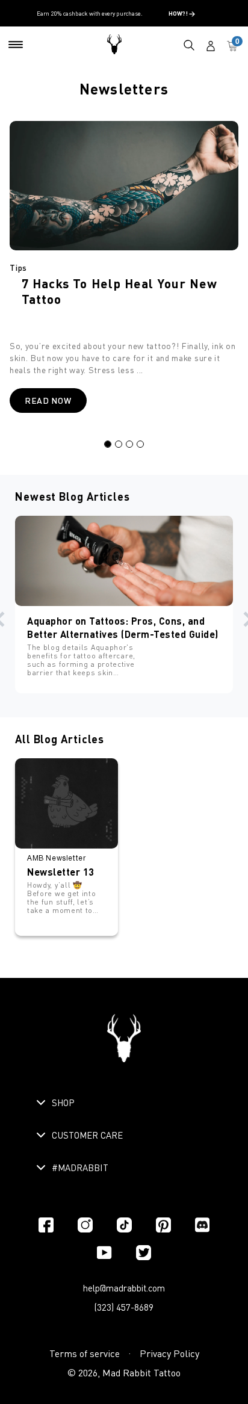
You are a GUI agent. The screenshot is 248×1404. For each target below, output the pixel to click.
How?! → (182, 13)
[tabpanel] (124, 273)
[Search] (189, 44)
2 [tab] (118, 444)
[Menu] (15, 44)
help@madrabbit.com (124, 1287)
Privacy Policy (169, 1353)
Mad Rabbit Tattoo (141, 1373)
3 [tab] (129, 444)
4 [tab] (140, 444)
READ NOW (48, 400)
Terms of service (84, 1353)
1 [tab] (107, 444)
